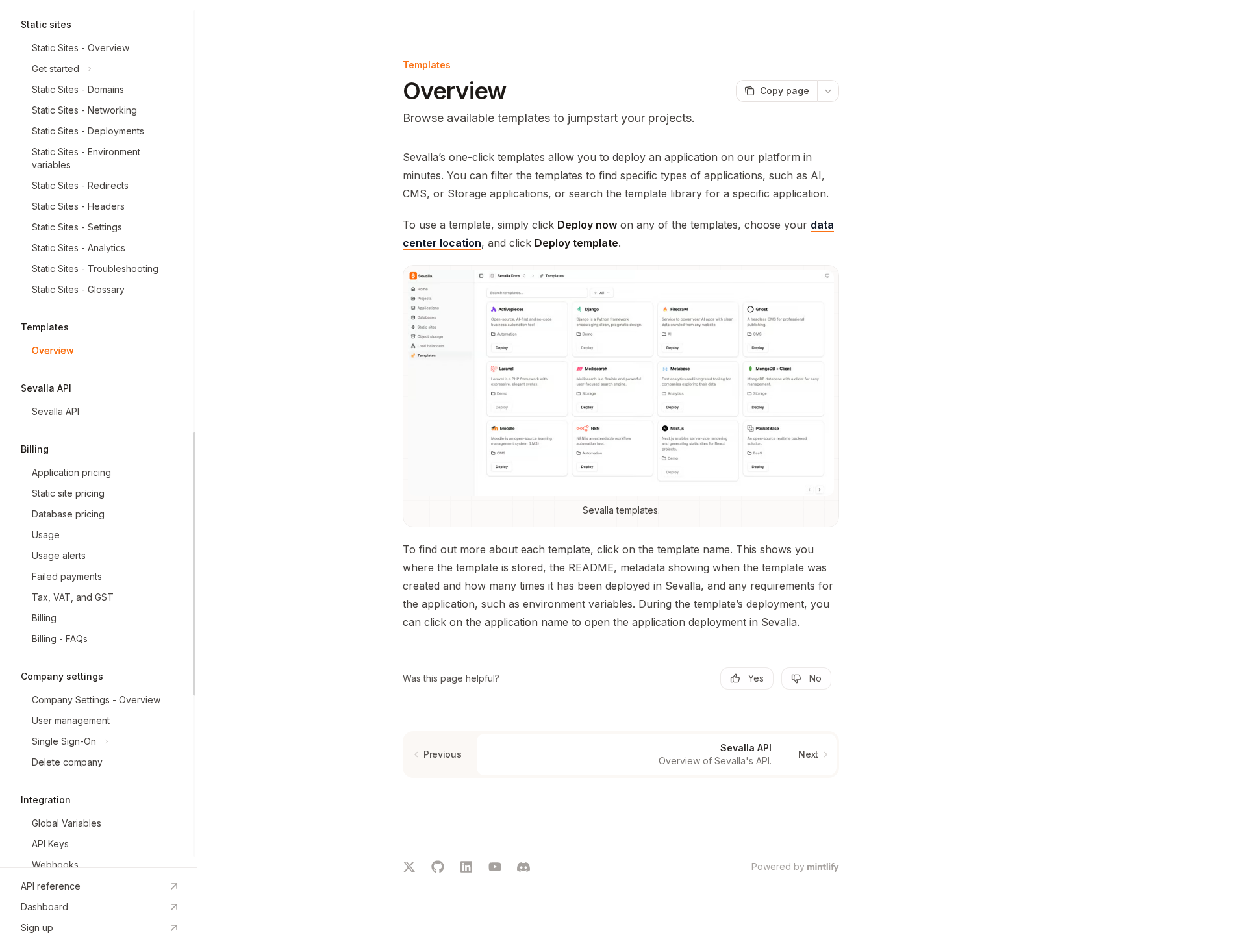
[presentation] (98, 433)
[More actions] (828, 91)
